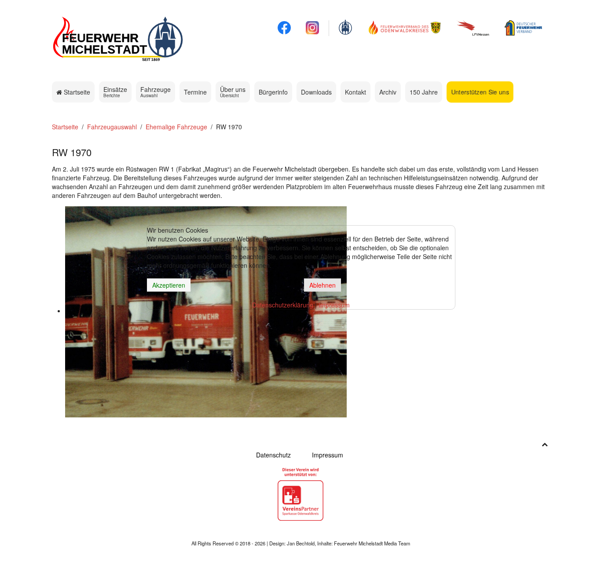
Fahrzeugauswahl (112, 126)
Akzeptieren (168, 285)
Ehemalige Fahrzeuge (176, 126)
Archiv (387, 92)
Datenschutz (273, 454)
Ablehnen (322, 285)
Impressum (327, 454)
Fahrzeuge (155, 92)
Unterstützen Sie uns (480, 92)
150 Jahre (424, 92)
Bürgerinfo (273, 92)
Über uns (233, 92)
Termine (195, 92)
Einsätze (115, 92)
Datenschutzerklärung (282, 304)
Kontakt (355, 92)
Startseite (76, 92)
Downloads (316, 92)
